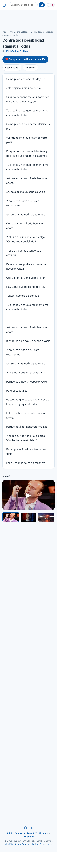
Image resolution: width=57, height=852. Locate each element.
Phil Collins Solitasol (19, 32)
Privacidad (28, 836)
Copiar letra (12, 67)
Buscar (18, 833)
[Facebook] (25, 827)
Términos (43, 833)
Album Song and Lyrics (26, 844)
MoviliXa (9, 844)
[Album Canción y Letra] (4, 5)
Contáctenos (46, 844)
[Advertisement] (28, 20)
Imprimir (30, 67)
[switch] (51, 5)
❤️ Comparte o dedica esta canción (25, 59)
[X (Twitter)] (31, 827)
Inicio (5, 32)
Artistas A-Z (30, 833)
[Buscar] (42, 4)
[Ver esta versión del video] (10, 517)
